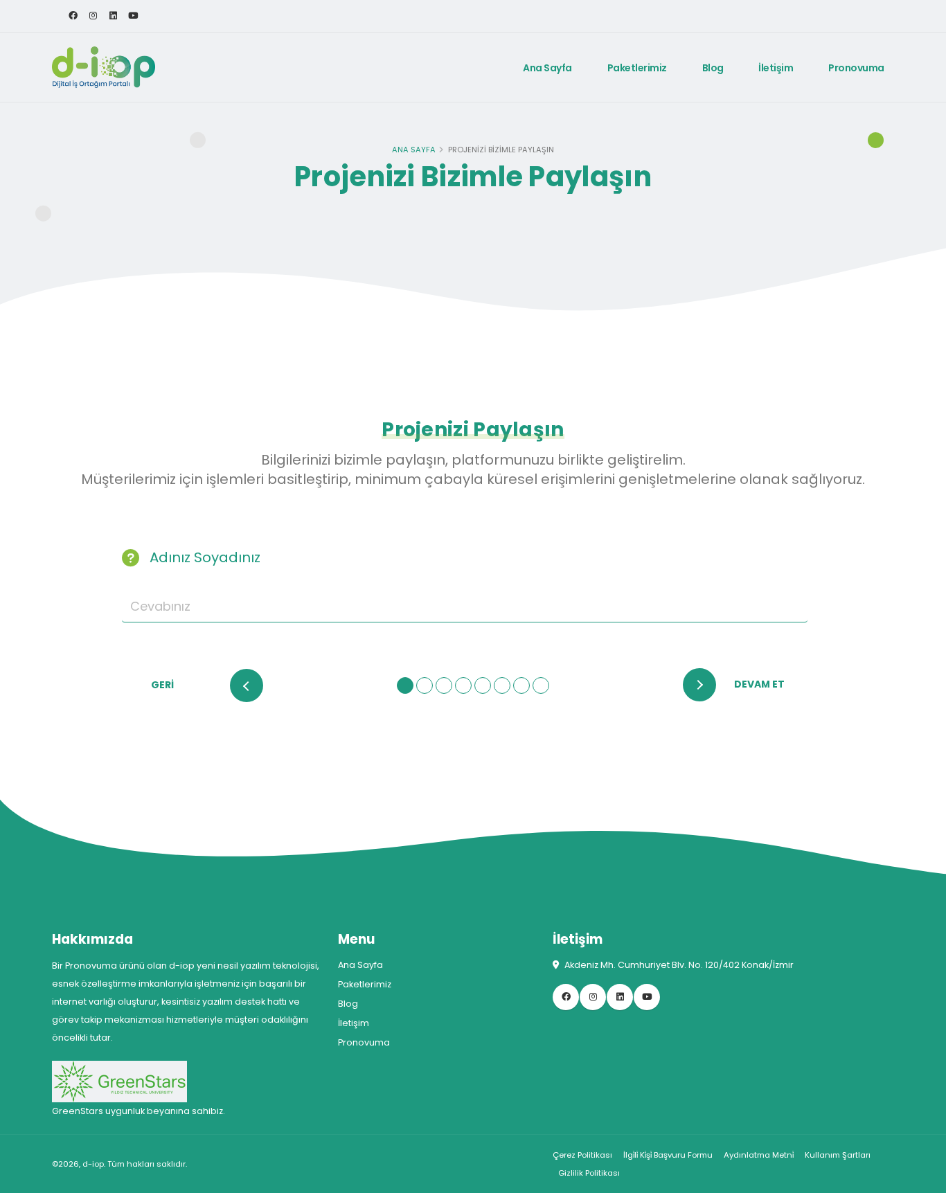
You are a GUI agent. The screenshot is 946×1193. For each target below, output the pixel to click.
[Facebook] (72, 16)
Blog (713, 68)
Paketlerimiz (637, 68)
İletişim (775, 68)
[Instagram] (92, 16)
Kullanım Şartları (838, 1154)
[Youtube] (133, 16)
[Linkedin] (113, 16)
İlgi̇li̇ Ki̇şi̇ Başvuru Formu (668, 1154)
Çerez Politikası (582, 1154)
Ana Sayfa (547, 68)
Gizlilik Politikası (589, 1172)
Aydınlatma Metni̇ (759, 1154)
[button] (405, 685)
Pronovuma (856, 68)
